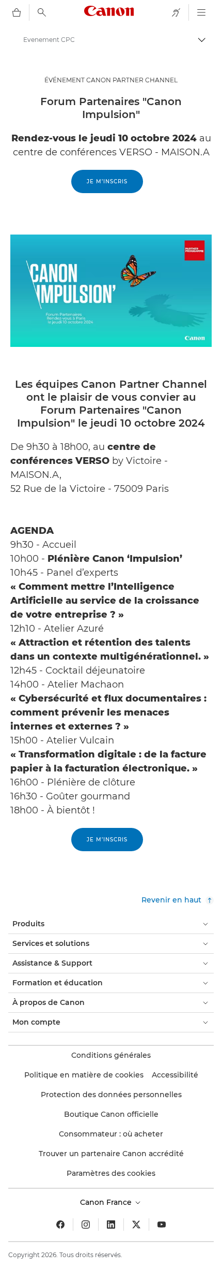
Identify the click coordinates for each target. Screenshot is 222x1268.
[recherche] (42, 12)
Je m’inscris (107, 181)
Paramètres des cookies (111, 1173)
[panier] (16, 12)
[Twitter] (136, 1224)
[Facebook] (60, 1224)
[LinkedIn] (111, 1224)
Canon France (107, 1202)
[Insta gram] (86, 1224)
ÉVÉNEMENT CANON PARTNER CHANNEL (111, 80)
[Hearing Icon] (176, 12)
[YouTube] (161, 1224)
